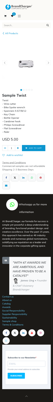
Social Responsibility (13, 310)
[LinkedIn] (23, 177)
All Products (11, 33)
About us (7, 300)
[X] (14, 177)
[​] (12, 204)
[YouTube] (31, 332)
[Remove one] (5, 148)
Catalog (6, 303)
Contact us (8, 296)
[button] (4, 62)
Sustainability (9, 317)
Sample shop (9, 321)
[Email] (6, 185)
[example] (6, 340)
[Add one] (18, 148)
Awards (6, 307)
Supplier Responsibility (14, 314)
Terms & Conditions (12, 324)
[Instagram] (40, 332)
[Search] (48, 25)
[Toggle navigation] (19, 16)
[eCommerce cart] (5, 16)
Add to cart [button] (35, 148)
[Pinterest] (40, 177)
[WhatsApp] (31, 177)
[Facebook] (6, 177)
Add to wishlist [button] (14, 155)
